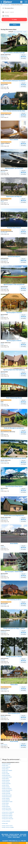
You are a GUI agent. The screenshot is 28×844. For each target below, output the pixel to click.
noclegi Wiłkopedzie (6, 809)
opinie (25, 31)
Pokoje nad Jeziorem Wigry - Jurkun (14, 628)
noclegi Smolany (6, 786)
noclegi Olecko (5, 785)
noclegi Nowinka (6, 780)
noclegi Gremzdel (6, 793)
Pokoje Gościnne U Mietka (14, 656)
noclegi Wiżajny (5, 782)
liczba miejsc (19, 31)
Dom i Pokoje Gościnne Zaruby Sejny (14, 111)
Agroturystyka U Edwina (14, 340)
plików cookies (15, 843)
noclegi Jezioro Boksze (7, 815)
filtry (15, 24)
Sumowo (3, 660)
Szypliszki (3, 547)
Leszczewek (3, 604)
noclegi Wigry (5, 768)
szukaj (15, 19)
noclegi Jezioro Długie (7, 817)
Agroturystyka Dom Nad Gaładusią (14, 370)
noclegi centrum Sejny (7, 825)
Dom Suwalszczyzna (14, 713)
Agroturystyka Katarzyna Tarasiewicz (14, 80)
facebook (5, 834)
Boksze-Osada (4, 288)
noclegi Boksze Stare (7, 795)
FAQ (3, 835)
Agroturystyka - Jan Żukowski (14, 168)
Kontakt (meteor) (14, 834)
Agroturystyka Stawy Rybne (14, 486)
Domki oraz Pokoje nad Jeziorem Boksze (14, 458)
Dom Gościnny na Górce (14, 599)
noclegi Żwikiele (5, 798)
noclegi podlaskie (6, 821)
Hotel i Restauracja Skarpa (14, 398)
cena (15, 31)
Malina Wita (14, 684)
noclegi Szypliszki (6, 767)
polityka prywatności (11, 835)
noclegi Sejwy (5, 805)
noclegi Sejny (5, 765)
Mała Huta (3, 716)
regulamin (23, 834)
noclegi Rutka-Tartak (7, 777)
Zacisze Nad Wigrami (14, 256)
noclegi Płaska (5, 778)
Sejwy (2, 433)
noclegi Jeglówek (6, 800)
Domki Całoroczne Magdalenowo (14, 515)
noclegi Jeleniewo (6, 775)
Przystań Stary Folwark (14, 227)
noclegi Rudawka (6, 791)
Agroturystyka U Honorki (14, 312)
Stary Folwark (4, 232)
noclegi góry (5, 823)
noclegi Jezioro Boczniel (7, 818)
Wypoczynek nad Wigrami (14, 196)
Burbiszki (3, 171)
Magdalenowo (4, 518)
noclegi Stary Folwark (7, 770)
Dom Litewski (14, 139)
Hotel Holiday (14, 741)
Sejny (2, 144)
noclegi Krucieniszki (6, 788)
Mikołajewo (3, 632)
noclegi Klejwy (5, 803)
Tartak (2, 85)
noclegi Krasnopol (6, 764)
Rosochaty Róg (4, 259)
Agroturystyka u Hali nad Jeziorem (14, 284)
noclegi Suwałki (5, 773)
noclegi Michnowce (6, 808)
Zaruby (2, 116)
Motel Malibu (14, 543)
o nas (20, 835)
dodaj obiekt (16, 837)
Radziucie (3, 575)
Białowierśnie (4, 56)
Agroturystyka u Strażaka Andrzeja (14, 52)
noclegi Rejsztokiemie (7, 790)
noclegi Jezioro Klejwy (7, 813)
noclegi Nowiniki (6, 806)
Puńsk (2, 316)
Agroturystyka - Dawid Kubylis (14, 571)
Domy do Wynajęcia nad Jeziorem (14, 428)
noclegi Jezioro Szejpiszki (8, 812)
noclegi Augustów (6, 783)
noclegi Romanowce (6, 796)
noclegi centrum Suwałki (8, 827)
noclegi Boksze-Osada (7, 801)
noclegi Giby (5, 772)
